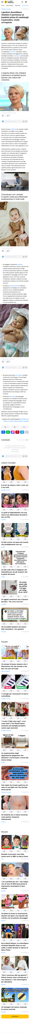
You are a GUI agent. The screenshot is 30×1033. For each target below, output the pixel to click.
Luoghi (3, 547)
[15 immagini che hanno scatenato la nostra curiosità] (15, 995)
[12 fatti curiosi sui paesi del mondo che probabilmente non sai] (15, 530)
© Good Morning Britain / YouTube (8, 112)
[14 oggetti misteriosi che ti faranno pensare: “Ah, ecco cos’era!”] (15, 587)
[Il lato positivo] (9, 2)
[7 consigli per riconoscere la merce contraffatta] (15, 682)
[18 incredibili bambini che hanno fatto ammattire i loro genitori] (15, 615)
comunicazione (14, 285)
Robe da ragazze (5, 671)
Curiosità (3, 519)
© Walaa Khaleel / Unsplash (7, 359)
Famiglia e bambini (6, 9)
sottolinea (13, 129)
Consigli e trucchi (5, 490)
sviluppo (12, 396)
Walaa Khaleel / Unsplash (21, 421)
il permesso (16, 56)
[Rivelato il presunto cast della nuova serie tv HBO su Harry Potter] (15, 842)
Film (2, 859)
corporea (19, 264)
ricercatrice (12, 51)
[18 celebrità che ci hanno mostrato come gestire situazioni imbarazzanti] (15, 802)
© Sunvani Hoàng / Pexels (7, 248)
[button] (5, 427)
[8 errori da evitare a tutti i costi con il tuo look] (15, 473)
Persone (3, 821)
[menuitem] (2, 5)
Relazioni (3, 891)
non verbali (18, 375)
